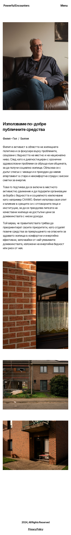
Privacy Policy (35, 529)
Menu (64, 5)
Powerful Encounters (16, 5)
